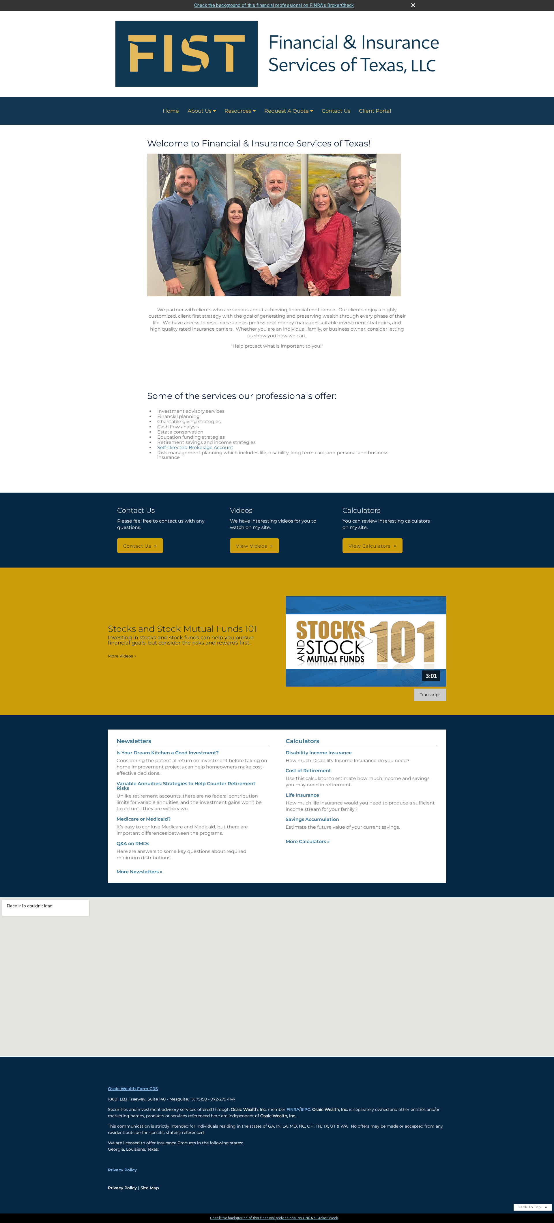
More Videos (122, 656)
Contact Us (336, 111)
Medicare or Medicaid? (144, 819)
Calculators (302, 741)
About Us (200, 111)
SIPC (305, 1109)
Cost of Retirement (308, 770)
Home (171, 111)
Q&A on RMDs (133, 843)
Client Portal (375, 111)
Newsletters (134, 741)
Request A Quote (286, 111)
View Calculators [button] (370, 546)
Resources (237, 111)
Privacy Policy (122, 1170)
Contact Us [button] (137, 546)
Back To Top (530, 1207)
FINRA (293, 1109)
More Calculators (308, 841)
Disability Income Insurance (319, 752)
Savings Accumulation (312, 819)
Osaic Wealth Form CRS (133, 1088)
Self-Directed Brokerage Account (195, 447)
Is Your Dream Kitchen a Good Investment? (168, 752)
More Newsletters (139, 872)
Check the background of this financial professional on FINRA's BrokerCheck (274, 5)
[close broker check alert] (413, 5)
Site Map (150, 1187)
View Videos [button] (251, 546)
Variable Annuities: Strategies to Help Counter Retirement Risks (186, 786)
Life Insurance (302, 795)
